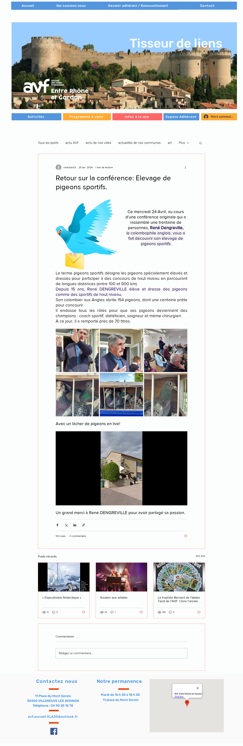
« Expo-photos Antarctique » (61, 597)
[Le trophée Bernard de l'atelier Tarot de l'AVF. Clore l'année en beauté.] (179, 577)
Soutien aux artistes (113, 597)
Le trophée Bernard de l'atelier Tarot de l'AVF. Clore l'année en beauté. (179, 599)
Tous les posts (48, 143)
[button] (124, 65)
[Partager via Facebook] (57, 525)
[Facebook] (53, 731)
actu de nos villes (98, 143)
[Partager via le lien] (83, 525)
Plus (182, 143)
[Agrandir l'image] (77, 350)
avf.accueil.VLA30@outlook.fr (53, 717)
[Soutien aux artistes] (121, 577)
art (170, 143)
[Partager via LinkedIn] (74, 525)
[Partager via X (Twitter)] (66, 525)
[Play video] (121, 468)
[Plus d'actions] (185, 167)
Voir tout (200, 555)
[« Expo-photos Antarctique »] (63, 577)
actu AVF (72, 143)
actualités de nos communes (139, 143)
